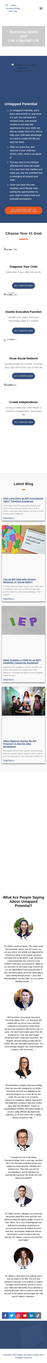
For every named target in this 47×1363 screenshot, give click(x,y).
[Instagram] (18, 1315)
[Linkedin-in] (31, 1315)
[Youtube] (25, 1315)
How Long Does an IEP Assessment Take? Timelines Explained (23, 500)
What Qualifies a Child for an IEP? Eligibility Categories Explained (22, 661)
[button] (41, 8)
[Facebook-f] (5, 1315)
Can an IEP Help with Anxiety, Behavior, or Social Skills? (19, 581)
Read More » (8, 518)
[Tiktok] (38, 1315)
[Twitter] (11, 1315)
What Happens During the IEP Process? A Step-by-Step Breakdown (19, 744)
